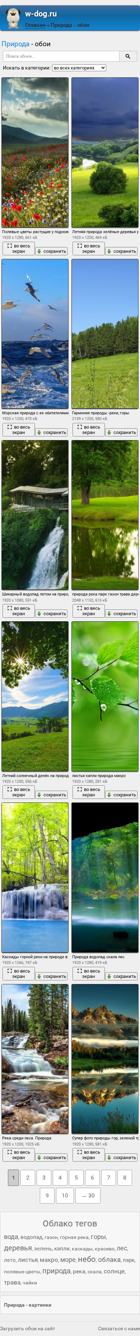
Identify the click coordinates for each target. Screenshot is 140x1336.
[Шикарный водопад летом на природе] (35, 515)
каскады (82, 1248)
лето (10, 1260)
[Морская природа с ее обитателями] (35, 334)
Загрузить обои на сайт (27, 1328)
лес (122, 1248)
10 (65, 1195)
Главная (35, 25)
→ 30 (88, 1195)
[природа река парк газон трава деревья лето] (105, 515)
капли (62, 1248)
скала (95, 1271)
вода (11, 1236)
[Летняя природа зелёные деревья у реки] (105, 152)
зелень (43, 1248)
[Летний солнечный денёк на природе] (35, 696)
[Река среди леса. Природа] (35, 1059)
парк (129, 1260)
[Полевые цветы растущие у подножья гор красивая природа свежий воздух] (35, 152)
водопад (31, 1237)
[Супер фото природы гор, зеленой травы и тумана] (105, 1059)
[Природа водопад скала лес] (105, 877)
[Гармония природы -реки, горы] (105, 334)
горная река (74, 1237)
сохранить (54, 251)
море (68, 1259)
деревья (18, 1248)
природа (56, 1271)
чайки (30, 1283)
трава (12, 1282)
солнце (114, 1271)
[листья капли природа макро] (105, 696)
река (79, 1271)
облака (109, 1259)
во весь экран (21, 248)
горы (98, 1236)
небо (87, 1259)
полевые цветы (22, 1271)
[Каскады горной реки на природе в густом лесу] (35, 877)
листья (28, 1259)
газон (51, 1237)
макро (49, 1259)
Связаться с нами (119, 1328)
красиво (105, 1248)
